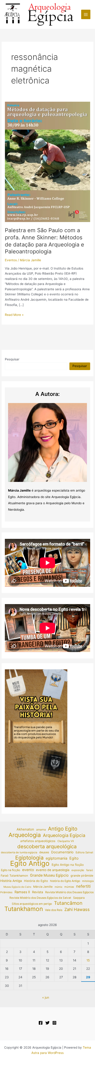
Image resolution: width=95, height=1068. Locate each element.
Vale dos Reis (53, 910)
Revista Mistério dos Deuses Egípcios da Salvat (40, 897)
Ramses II (22, 892)
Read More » (14, 315)
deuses (44, 852)
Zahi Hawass (77, 909)
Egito (74, 858)
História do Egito (36, 881)
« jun (45, 997)
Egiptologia (29, 857)
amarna (41, 829)
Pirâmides (6, 892)
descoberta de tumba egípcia (19, 852)
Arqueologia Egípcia (64, 835)
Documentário (62, 852)
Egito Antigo (30, 863)
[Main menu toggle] (86, 14)
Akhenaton (25, 829)
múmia (58, 886)
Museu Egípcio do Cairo (17, 886)
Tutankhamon (23, 909)
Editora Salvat (84, 852)
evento (28, 870)
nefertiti (83, 886)
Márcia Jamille (43, 886)
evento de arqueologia (52, 870)
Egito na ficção (10, 870)
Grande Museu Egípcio (49, 875)
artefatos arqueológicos (37, 841)
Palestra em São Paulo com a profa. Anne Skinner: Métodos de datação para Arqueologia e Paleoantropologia (44, 241)
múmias (69, 886)
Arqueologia (25, 835)
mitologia (88, 881)
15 (88, 960)
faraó (89, 870)
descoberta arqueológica (47, 846)
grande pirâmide (82, 875)
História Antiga (11, 881)
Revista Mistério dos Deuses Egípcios (69, 892)
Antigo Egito (62, 828)
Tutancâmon (68, 903)
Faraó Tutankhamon (14, 875)
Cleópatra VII (65, 841)
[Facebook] (41, 1023)
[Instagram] (54, 1023)
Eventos (11, 260)
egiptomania (56, 858)
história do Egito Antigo (65, 881)
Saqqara (79, 897)
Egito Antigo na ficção (68, 864)
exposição (77, 870)
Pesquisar (12, 359)
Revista (37, 892)
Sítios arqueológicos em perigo (32, 903)
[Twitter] (47, 1023)
